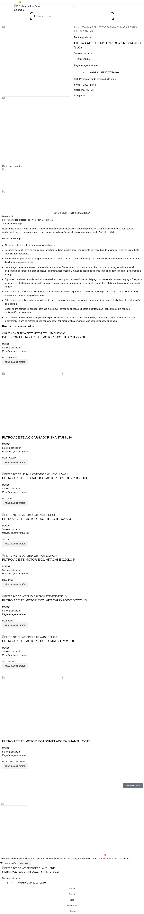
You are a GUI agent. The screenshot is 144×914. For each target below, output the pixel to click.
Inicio (76, 27)
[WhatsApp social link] (140, 2)
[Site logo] (32, 8)
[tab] (60, 213)
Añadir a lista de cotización (104, 72)
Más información (8, 863)
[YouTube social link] (137, 2)
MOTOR (89, 31)
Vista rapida (5, 772)
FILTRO (78, 31)
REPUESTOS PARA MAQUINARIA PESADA (115, 27)
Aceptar (24, 863)
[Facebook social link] (130, 2)
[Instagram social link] (133, 2)
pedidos (59, 250)
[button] (15, 766)
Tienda (85, 27)
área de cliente (32, 250)
